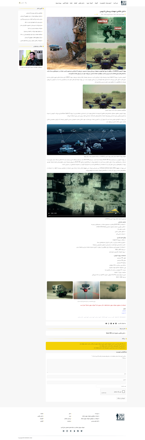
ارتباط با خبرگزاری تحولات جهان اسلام (90, 416)
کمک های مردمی (95, 421)
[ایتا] (77, 431)
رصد (70, 416)
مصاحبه (69, 421)
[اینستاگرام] (67, 431)
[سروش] (74, 431)
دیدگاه (124, 358)
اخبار (70, 413)
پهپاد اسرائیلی (98, 317)
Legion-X (124, 313)
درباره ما (97, 413)
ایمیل (124, 379)
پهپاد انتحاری (91, 317)
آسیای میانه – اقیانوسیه (105, 3)
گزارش (41, 421)
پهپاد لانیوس (86, 317)
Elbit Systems (122, 317)
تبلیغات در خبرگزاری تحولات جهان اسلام (90, 418)
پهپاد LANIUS (104, 317)
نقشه (71, 3)
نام (125, 374)
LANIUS (124, 311)
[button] (26, 3)
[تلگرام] (81, 431)
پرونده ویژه (58, 3)
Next (38, 52)
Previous (41, 52)
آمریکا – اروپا (90, 3)
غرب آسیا (116, 3)
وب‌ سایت (123, 386)
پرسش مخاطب (67, 418)
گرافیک (75, 3)
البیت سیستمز (111, 317)
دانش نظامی (81, 3)
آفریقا (96, 3)
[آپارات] (63, 431)
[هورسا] (70, 431)
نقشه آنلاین (65, 3)
